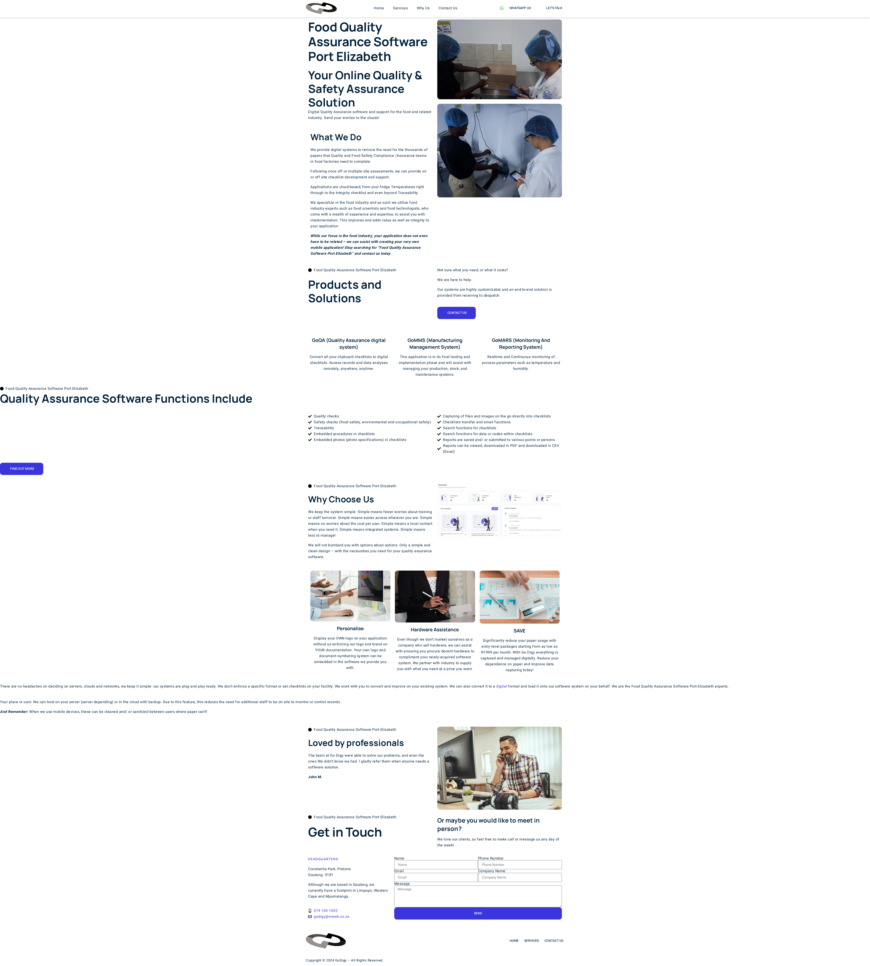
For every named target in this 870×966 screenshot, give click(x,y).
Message (402, 884)
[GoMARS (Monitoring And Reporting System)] (521, 329)
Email (399, 871)
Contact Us (448, 8)
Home (379, 8)
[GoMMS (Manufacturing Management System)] (435, 329)
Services (400, 8)
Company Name (491, 871)
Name (399, 858)
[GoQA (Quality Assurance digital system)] (349, 329)
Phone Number (491, 858)
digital (501, 686)
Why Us (423, 8)
